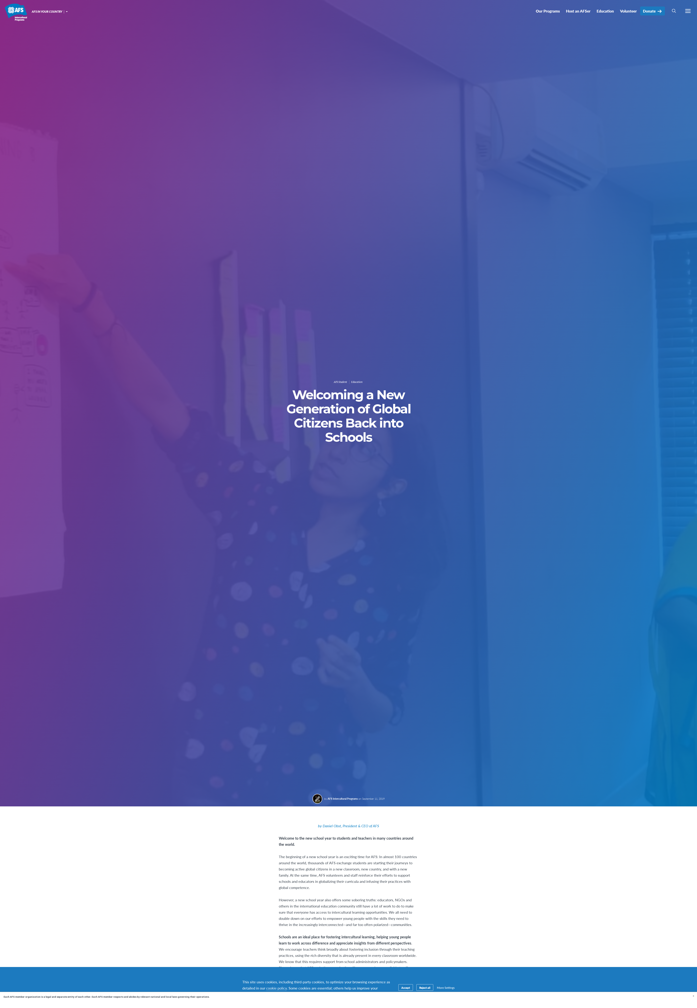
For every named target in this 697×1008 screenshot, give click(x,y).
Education (356, 382)
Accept (405, 987)
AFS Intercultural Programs (16, 12)
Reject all (424, 987)
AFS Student (340, 382)
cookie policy (276, 988)
